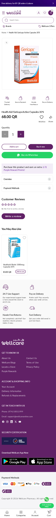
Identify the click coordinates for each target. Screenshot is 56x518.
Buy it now (40, 147)
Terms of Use (32, 362)
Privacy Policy (32, 367)
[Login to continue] (41, 117)
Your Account (8, 387)
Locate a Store (8, 367)
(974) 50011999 (15, 411)
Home (4, 33)
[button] (53, 3)
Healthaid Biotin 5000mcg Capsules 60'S (13, 266)
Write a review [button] (13, 216)
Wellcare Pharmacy (27, 498)
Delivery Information (11, 391)
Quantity (6, 127)
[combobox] (28, 20)
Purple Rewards (9, 371)
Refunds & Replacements (14, 395)
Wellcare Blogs (9, 362)
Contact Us (31, 358)
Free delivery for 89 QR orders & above (17, 3)
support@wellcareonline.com (20, 416)
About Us (6, 358)
